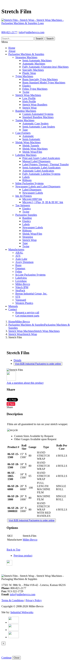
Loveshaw (21, 280)
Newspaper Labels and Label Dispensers (37, 186)
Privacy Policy (34, 600)
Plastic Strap (29, 73)
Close (16, 657)
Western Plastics (24, 303)
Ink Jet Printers (23, 195)
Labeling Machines (25, 154)
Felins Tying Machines (34, 88)
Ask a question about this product (25, 382)
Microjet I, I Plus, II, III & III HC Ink (42, 202)
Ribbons (27, 180)
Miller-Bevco (22, 284)
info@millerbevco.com (31, 32)
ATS (17, 255)
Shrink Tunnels (30, 145)
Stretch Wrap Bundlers (34, 104)
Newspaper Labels (32, 192)
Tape (25, 129)
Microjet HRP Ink (32, 199)
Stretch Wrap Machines (28, 95)
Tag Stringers (22, 205)
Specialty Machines (33, 69)
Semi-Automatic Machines (37, 60)
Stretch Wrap (29, 107)
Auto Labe (21, 258)
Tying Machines (24, 76)
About (11, 51)
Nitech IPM (21, 287)
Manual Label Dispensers (36, 161)
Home (11, 47)
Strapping (27, 236)
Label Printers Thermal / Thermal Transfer (45, 164)
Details (17, 360)
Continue (6, 657)
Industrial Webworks (21, 612)
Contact (12, 309)
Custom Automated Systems (37, 114)
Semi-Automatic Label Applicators (41, 167)
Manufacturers (16, 249)
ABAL (19, 252)
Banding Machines (25, 110)
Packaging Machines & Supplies (26, 54)
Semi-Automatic (31, 139)
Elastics (26, 85)
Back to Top (13, 549)
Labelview (21, 277)
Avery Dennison (24, 262)
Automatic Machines (33, 63)
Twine (25, 91)
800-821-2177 (9, 32)
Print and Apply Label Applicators (41, 158)
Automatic (28, 136)
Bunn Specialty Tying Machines (40, 79)
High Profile (29, 101)
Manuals (13, 306)
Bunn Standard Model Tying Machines (43, 82)
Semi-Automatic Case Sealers (38, 126)
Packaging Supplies (26, 214)
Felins (18, 271)
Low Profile (29, 98)
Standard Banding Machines (38, 117)
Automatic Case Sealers (35, 123)
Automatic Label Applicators (38, 170)
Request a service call (27, 312)
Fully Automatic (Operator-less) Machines (45, 66)
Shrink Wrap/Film (32, 151)
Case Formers (23, 132)
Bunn (18, 265)
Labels (26, 177)
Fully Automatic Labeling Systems (41, 173)
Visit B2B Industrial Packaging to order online (38, 363)
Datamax (20, 268)
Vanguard (20, 299)
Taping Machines (24, 120)
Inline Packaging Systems (29, 183)
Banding (27, 217)
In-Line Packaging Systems (30, 274)
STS (17, 296)
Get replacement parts (27, 315)
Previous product (23, 555)
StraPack (20, 290)
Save (12, 404)
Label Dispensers (31, 189)
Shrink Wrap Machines (28, 142)
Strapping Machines (26, 57)
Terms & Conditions (12, 600)
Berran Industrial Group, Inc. (31, 293)
